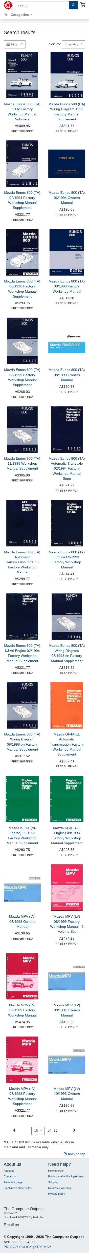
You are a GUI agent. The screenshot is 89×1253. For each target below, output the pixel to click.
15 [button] (36, 1130)
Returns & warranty (60, 1188)
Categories (20, 15)
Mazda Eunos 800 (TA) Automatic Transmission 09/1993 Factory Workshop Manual (22, 562)
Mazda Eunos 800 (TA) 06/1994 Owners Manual (67, 198)
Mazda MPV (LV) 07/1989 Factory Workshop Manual (22, 1010)
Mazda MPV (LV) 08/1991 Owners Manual (67, 1010)
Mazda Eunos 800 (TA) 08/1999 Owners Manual (67, 375)
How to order (56, 1170)
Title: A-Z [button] (72, 44)
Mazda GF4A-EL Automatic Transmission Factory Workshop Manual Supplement (67, 744)
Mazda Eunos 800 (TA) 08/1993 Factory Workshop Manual (67, 286)
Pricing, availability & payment (66, 1176)
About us (9, 1170)
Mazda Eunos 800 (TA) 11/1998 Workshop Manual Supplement (22, 464)
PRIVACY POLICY (18, 1247)
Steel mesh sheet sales (18, 1188)
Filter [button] (15, 44)
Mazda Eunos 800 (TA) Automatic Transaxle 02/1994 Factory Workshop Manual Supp (67, 469)
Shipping (53, 1182)
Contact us (10, 1176)
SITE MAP (43, 1247)
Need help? (59, 1164)
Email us (11, 1225)
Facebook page (13, 1182)
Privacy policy (56, 1193)
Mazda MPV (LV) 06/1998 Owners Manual (22, 922)
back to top (76, 1154)
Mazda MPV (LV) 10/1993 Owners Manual (67, 1094)
